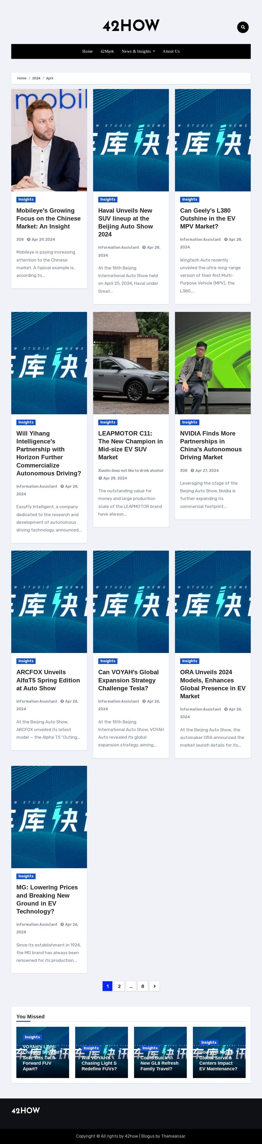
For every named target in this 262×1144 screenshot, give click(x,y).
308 (20, 239)
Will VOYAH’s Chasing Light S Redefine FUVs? (99, 1063)
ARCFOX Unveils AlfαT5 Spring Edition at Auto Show (48, 680)
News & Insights (137, 51)
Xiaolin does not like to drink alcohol (130, 471)
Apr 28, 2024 (115, 478)
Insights (26, 199)
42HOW (131, 27)
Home (87, 51)
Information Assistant (118, 247)
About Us (171, 51)
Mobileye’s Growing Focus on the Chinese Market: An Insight (48, 218)
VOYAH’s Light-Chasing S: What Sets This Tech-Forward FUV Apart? (41, 1057)
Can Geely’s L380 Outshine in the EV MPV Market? (207, 218)
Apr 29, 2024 (43, 239)
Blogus (148, 1136)
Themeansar (173, 1136)
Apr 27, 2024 (207, 471)
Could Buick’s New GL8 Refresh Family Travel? (159, 1063)
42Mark (107, 51)
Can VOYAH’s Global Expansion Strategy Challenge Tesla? (128, 680)
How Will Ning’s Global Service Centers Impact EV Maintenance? (218, 1060)
